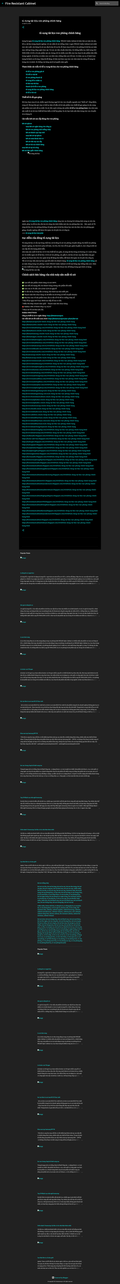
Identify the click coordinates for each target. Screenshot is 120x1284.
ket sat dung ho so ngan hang (58, 896)
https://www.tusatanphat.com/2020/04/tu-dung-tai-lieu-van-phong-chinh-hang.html (53, 385)
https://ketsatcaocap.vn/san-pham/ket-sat (63, 319)
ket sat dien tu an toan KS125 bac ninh (31, 701)
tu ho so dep (72, 908)
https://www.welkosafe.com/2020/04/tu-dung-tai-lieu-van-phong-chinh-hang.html (52, 349)
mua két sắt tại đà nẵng (30, 147)
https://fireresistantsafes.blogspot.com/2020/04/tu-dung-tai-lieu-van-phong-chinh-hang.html (56, 463)
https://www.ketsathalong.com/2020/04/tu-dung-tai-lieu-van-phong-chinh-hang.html (54, 328)
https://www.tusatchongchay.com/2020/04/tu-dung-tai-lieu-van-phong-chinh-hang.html (55, 376)
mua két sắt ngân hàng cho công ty (38, 126)
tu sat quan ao (50, 927)
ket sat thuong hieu (65, 921)
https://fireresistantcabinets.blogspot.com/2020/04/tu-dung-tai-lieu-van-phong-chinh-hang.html (57, 466)
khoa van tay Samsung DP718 (29, 733)
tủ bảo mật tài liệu (32, 83)
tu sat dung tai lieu (49, 937)
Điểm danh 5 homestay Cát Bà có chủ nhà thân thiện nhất (37, 829)
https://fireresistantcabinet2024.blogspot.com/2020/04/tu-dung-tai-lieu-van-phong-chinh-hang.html (59, 481)
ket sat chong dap (58, 902)
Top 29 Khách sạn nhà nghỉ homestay (31, 797)
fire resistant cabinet (74, 896)
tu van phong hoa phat (59, 943)
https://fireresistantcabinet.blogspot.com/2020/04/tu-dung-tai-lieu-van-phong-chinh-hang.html (57, 520)
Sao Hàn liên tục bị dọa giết (28, 862)
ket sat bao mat (62, 923)
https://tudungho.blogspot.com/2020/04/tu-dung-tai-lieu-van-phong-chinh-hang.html (54, 442)
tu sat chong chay (76, 892)
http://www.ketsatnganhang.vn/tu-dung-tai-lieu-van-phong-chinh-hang (49, 391)
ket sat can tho (42, 886)
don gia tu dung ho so (26, 605)
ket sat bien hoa (58, 888)
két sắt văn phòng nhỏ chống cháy (38, 129)
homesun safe (70, 890)
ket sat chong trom (48, 925)
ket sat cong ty (52, 923)
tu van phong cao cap (64, 941)
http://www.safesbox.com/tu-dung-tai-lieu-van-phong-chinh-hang (46, 415)
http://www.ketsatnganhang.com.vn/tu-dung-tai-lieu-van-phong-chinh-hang (50, 394)
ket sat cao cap (68, 888)
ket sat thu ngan (43, 921)
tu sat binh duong (50, 939)
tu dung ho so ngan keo (27, 573)
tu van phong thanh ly (44, 943)
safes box (44, 900)
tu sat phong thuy (74, 894)
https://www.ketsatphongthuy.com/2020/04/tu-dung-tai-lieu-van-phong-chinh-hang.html (55, 367)
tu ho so (62, 935)
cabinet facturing (68, 910)
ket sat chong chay (46, 902)
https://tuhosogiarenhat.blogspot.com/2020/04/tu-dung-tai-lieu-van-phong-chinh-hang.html (56, 454)
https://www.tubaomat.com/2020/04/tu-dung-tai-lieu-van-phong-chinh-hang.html (52, 370)
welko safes (77, 888)
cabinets (49, 910)
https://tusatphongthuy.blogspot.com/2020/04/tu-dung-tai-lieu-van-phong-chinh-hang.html (56, 451)
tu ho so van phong (61, 929)
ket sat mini (41, 919)
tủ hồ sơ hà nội (31, 92)
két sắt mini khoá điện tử (35, 138)
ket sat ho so (59, 927)
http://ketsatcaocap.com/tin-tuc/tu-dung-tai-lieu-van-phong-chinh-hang (48, 358)
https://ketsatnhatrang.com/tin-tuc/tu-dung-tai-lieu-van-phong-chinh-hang (50, 334)
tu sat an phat (64, 894)
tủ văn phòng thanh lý (34, 77)
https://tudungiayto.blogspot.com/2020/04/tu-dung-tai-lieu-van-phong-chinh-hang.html (54, 445)
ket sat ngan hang (43, 896)
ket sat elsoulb (71, 898)
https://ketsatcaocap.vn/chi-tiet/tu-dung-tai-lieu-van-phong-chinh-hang (48, 322)
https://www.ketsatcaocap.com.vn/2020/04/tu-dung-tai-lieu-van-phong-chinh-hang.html (55, 346)
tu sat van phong (73, 933)
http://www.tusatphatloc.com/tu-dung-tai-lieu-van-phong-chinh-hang (48, 403)
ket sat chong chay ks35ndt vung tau (31, 765)
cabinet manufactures (44, 911)
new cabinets (76, 911)
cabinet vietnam (49, 915)
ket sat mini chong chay (60, 933)
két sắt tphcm (27, 123)
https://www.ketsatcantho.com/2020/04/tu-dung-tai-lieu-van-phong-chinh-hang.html (54, 352)
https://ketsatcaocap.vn (55, 316)
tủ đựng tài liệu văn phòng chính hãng (40, 89)
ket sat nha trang (71, 886)
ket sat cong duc (53, 921)
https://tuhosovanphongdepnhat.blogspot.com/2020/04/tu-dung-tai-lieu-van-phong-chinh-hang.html (59, 460)
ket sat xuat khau (75, 919)
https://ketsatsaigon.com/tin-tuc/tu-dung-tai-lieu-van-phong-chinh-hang (49, 337)
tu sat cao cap (51, 890)
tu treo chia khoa (61, 937)
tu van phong (51, 929)
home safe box (49, 906)
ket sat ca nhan (42, 923)
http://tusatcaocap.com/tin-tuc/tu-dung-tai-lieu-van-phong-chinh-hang (48, 355)
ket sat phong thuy (47, 892)
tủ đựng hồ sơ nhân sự (34, 80)
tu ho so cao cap (61, 898)
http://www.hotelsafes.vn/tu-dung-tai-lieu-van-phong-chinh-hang (46, 412)
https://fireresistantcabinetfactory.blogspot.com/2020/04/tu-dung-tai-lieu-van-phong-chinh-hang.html (60, 511)
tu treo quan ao (71, 937)
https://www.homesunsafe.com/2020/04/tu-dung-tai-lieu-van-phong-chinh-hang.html (54, 361)
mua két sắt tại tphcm (34, 135)
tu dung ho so (59, 906)
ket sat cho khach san (66, 900)
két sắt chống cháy (43, 883)
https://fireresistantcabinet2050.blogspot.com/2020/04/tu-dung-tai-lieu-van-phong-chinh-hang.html (59, 502)
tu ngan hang (72, 929)
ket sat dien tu (68, 925)
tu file (43, 927)
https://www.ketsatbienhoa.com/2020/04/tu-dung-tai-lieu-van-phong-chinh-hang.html (54, 343)
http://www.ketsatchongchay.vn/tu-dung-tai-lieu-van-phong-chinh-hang (49, 427)
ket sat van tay (68, 902)
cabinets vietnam (57, 911)
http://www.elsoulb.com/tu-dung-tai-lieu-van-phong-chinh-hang (46, 409)
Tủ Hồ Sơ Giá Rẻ (31, 74)
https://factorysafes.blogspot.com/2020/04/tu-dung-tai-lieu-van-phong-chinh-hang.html (54, 457)
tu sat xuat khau (43, 894)
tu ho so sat (78, 927)
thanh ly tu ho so (68, 927)
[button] (23, 27)
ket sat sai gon (76, 921)
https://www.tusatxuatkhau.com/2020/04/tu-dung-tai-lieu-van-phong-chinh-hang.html (54, 379)
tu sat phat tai (42, 898)
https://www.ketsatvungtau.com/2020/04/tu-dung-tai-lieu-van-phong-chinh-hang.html (54, 340)
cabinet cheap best (43, 913)
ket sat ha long (51, 886)
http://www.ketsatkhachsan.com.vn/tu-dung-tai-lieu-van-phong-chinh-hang (50, 421)
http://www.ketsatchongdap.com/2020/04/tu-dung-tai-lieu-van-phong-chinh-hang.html (54, 430)
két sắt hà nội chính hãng (35, 144)
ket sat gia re (71, 923)
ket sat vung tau (48, 888)
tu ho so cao (55, 935)
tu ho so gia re (56, 908)
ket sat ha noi (61, 886)
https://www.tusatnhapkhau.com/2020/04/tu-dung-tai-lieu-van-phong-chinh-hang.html (54, 382)
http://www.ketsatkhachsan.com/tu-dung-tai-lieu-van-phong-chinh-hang (49, 418)
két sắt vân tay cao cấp (34, 141)
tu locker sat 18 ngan (26, 669)
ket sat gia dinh (47, 933)
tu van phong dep (76, 941)
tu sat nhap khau (53, 894)
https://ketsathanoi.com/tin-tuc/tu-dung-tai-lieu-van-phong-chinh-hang (48, 331)
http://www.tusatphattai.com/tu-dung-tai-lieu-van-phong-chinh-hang (48, 400)
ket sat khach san (53, 900)
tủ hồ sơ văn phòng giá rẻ (35, 71)
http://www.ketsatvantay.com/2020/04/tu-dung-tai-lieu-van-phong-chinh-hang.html (53, 433)
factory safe (64, 908)
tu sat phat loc (51, 898)
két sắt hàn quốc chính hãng (32, 150)
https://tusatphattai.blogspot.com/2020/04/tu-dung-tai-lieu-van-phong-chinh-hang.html (54, 448)
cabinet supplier (58, 910)
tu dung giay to (69, 906)
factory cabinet (54, 913)
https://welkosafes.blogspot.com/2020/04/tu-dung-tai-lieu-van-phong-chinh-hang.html (54, 436)
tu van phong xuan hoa (49, 941)
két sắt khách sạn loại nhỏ (35, 132)
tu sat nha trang (25, 637)
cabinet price (67, 911)
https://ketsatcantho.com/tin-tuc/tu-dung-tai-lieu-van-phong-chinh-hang (49, 325)
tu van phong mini (71, 939)
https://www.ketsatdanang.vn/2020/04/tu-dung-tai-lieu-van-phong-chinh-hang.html (53, 364)
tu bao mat (57, 892)
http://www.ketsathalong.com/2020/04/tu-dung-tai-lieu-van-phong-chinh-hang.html (53, 373)
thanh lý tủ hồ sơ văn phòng (36, 86)
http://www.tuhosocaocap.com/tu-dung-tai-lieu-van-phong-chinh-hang (48, 406)
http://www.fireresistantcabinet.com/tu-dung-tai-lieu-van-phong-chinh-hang (50, 397)
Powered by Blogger (61, 1277)
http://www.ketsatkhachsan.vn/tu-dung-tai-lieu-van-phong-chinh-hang (48, 424)
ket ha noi (45, 931)
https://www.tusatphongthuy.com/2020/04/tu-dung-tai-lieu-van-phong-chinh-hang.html (55, 388)
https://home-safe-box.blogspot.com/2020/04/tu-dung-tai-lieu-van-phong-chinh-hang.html (56, 439)
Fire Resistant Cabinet (20, 3)
